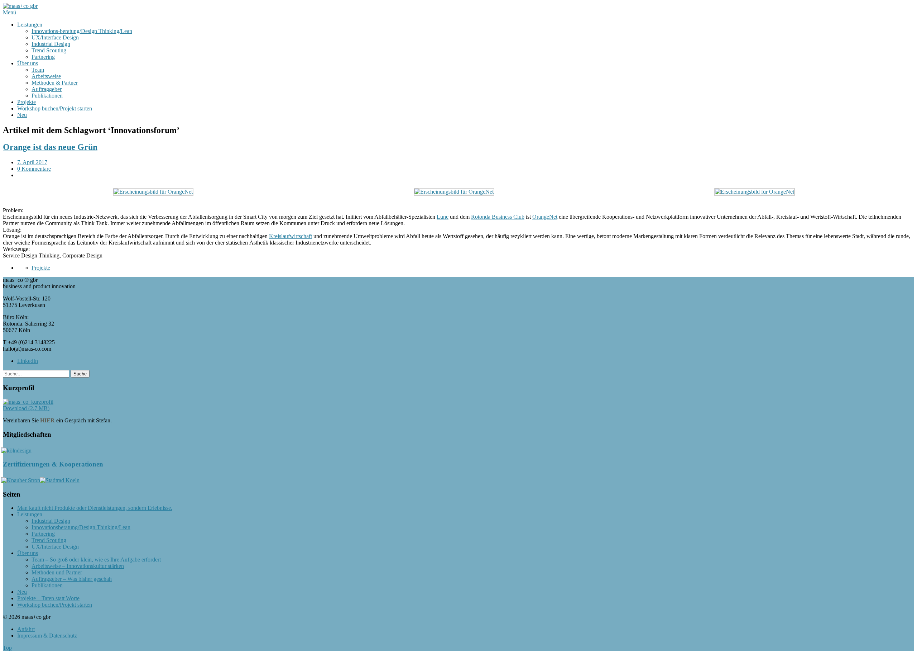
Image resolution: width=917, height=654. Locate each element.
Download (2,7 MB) (26, 408)
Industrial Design (51, 44)
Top (7, 648)
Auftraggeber (47, 89)
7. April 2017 (32, 162)
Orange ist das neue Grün (50, 147)
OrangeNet (544, 217)
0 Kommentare (34, 169)
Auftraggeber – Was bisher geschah (72, 579)
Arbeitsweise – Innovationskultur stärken (78, 566)
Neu (22, 115)
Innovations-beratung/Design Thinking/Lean (82, 31)
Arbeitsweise (46, 76)
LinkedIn (27, 361)
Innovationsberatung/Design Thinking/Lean (81, 527)
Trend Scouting (49, 50)
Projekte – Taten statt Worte (48, 598)
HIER (47, 420)
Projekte (26, 102)
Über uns (27, 63)
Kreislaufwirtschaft (290, 236)
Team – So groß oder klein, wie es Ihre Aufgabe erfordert (96, 559)
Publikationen (47, 96)
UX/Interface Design (55, 37)
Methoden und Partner (57, 572)
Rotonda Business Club (497, 217)
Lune (442, 217)
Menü (9, 12)
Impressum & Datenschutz (47, 635)
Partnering (43, 57)
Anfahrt (26, 629)
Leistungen (29, 25)
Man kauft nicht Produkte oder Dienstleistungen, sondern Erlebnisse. (94, 508)
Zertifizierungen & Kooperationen (53, 464)
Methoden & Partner (55, 83)
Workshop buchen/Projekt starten (54, 108)
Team (38, 70)
